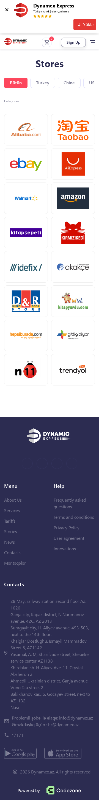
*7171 (18, 735)
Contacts (12, 552)
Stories (10, 531)
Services (12, 510)
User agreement (69, 538)
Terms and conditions (74, 517)
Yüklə (88, 24)
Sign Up (73, 42)
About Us (13, 500)
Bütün (16, 82)
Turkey (42, 82)
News (9, 542)
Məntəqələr (15, 563)
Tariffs (9, 521)
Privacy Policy (66, 527)
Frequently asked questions (70, 503)
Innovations (65, 548)
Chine (69, 82)
